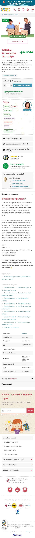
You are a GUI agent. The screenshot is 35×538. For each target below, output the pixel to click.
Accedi (30, 411)
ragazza (14, 106)
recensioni (16, 158)
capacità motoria (9, 118)
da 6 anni (7, 114)
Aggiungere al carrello (22, 85)
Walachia (15, 327)
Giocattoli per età (9, 317)
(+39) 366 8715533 (17, 183)
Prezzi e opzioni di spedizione (13, 94)
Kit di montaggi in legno (11, 15)
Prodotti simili (7, 384)
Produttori (7, 327)
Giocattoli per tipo (9, 287)
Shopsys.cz (29, 532)
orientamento (8, 123)
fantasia (6, 127)
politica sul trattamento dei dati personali (22, 415)
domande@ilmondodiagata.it (20, 186)
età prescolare (8, 110)
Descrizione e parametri (10, 194)
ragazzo (6, 106)
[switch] (4, 528)
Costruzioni (21, 293)
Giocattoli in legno (23, 287)
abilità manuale (8, 131)
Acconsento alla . (17, 415)
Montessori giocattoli (24, 303)
